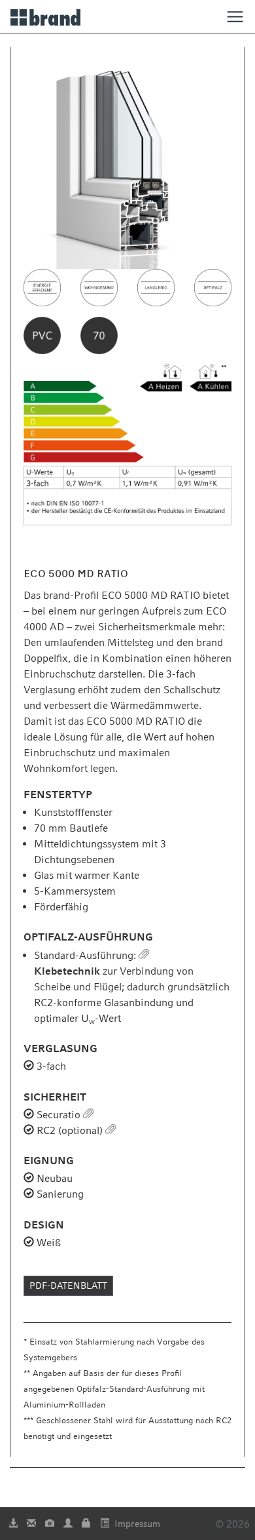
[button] (144, 955)
